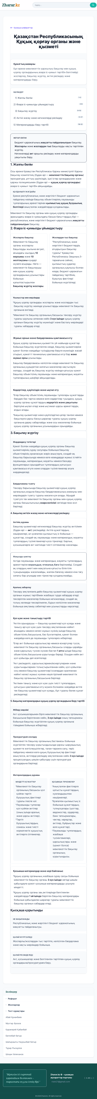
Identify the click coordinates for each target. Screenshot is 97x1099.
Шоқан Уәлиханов (14, 1054)
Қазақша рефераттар (23, 28)
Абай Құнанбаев (14, 1017)
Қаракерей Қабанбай (16, 1029)
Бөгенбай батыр (14, 1035)
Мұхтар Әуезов (13, 1023)
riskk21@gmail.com (61, 1081)
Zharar (11, 5)
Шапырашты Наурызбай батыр (21, 1042)
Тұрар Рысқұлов (14, 1048)
